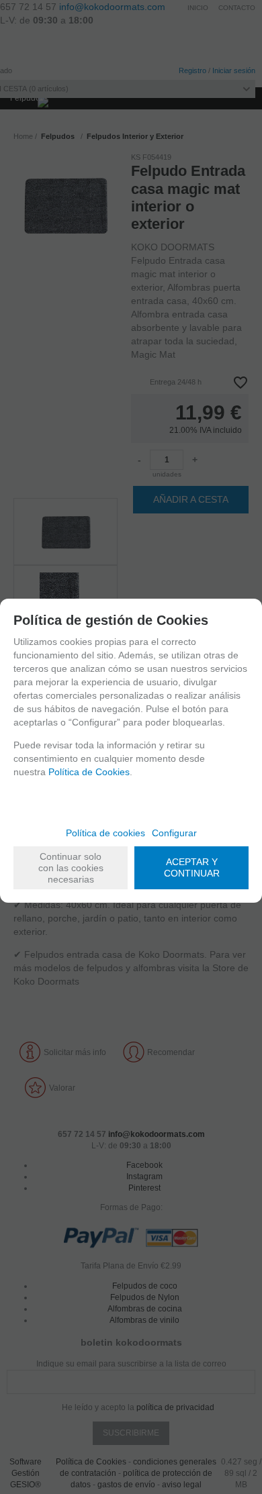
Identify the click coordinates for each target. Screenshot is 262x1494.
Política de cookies (105, 833)
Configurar (174, 833)
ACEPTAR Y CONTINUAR (192, 867)
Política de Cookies (89, 771)
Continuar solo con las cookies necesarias (70, 868)
